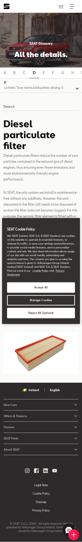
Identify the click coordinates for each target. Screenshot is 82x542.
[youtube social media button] (54, 470)
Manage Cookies (41, 300)
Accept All (41, 287)
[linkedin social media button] (45, 470)
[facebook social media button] (36, 470)
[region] (41, 271)
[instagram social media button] (27, 470)
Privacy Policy (41, 510)
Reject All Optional (41, 313)
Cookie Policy (41, 493)
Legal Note (41, 485)
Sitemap (41, 501)
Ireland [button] (34, 390)
